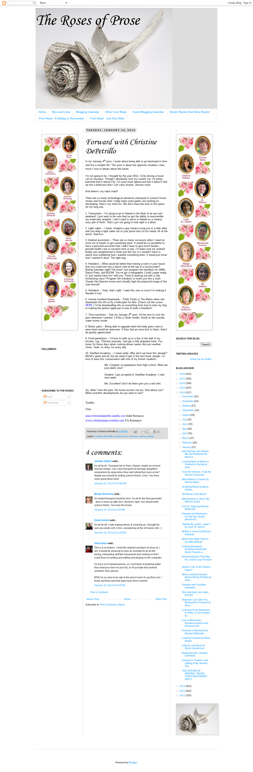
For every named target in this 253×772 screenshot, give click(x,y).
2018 (182, 374)
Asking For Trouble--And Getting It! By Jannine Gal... (195, 663)
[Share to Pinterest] (158, 432)
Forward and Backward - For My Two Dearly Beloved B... (195, 516)
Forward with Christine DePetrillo (194, 586)
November (188, 401)
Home (42, 111)
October (186, 405)
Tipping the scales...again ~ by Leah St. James (196, 525)
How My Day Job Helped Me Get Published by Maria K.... (195, 454)
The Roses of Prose (87, 20)
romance (133, 436)
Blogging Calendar (87, 111)
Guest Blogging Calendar (148, 111)
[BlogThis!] (147, 432)
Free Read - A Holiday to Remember (61, 118)
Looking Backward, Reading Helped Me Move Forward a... (194, 549)
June (185, 424)
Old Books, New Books (194, 494)
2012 (182, 691)
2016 (182, 383)
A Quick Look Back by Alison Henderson (193, 647)
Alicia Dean (100, 543)
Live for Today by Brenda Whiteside (195, 508)
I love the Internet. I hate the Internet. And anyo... (196, 473)
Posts (49, 396)
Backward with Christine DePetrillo (195, 654)
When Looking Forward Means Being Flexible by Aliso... (196, 577)
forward (117, 436)
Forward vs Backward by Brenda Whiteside (195, 632)
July (184, 419)
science (142, 436)
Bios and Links (61, 111)
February (187, 442)
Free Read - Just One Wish (107, 118)
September (188, 410)
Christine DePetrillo (103, 436)
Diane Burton (101, 520)
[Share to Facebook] (155, 432)
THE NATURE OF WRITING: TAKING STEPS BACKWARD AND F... (194, 675)
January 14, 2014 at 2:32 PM (109, 509)
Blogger (133, 762)
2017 (182, 378)
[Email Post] (134, 431)
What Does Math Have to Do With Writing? (195, 540)
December (188, 396)
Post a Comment (99, 592)
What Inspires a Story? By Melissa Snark (195, 500)
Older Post (161, 599)
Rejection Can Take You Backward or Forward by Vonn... (196, 602)
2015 (182, 387)
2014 (182, 392)
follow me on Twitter (200, 359)
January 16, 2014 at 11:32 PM (110, 532)
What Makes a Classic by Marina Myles (195, 480)
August (186, 415)
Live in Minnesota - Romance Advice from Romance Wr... (195, 623)
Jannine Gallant (103, 461)
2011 (182, 695)
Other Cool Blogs (115, 111)
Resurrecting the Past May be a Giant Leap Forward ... (196, 559)
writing (150, 436)
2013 (182, 686)
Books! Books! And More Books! (190, 111)
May (184, 428)
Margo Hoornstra (103, 494)
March (186, 438)
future (125, 436)
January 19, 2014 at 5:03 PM (109, 585)
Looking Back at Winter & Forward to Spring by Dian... (195, 464)
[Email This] (143, 432)
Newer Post (92, 599)
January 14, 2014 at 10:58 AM (110, 483)
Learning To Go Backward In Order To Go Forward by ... (196, 613)
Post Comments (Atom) (112, 604)
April (185, 433)
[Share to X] (151, 432)
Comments (52, 402)
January (187, 447)
